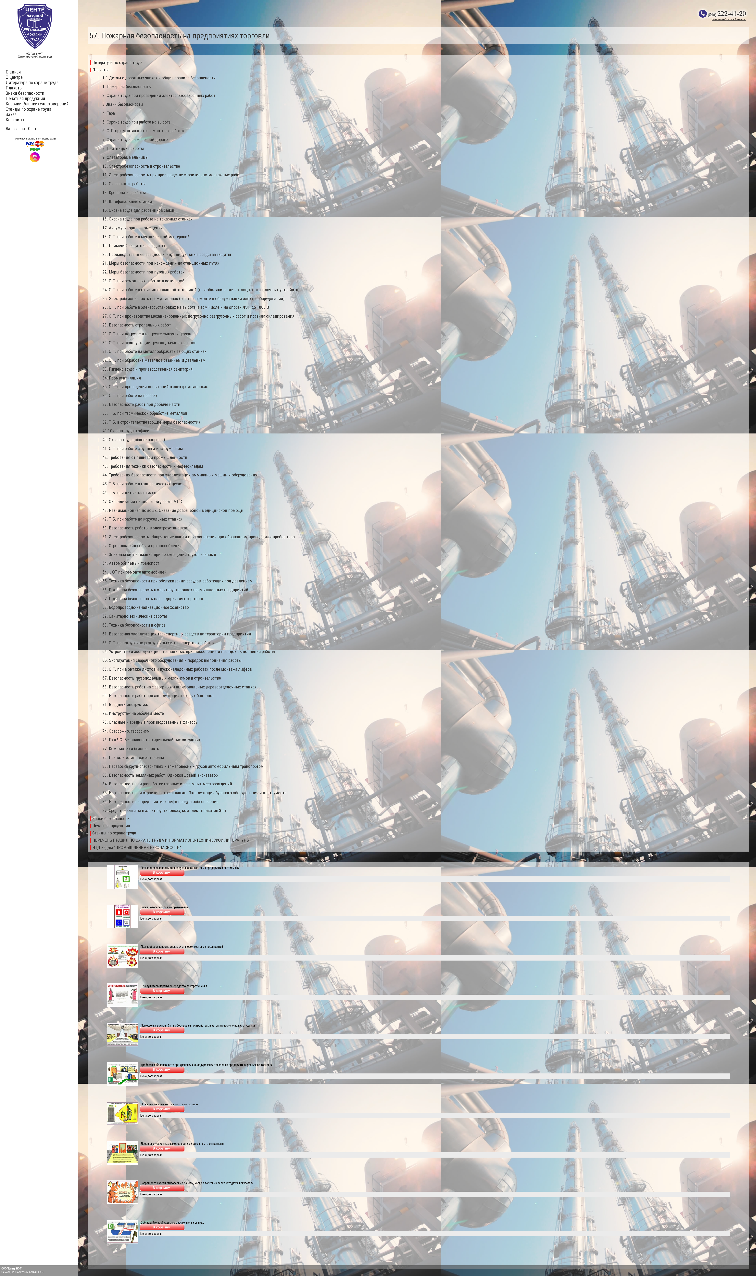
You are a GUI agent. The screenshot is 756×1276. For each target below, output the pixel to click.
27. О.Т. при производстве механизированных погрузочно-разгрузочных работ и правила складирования (198, 316)
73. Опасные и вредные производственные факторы (150, 722)
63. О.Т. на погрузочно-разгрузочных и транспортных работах (158, 642)
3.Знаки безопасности (122, 104)
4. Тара (108, 113)
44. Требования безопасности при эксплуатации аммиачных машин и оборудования (179, 474)
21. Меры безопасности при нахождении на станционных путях (160, 263)
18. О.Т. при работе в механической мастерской (146, 236)
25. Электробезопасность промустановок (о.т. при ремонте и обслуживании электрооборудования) (193, 298)
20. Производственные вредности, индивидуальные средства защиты (166, 254)
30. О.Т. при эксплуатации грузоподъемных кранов (149, 342)
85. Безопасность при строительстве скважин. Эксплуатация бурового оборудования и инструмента (194, 792)
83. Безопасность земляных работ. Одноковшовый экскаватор (160, 775)
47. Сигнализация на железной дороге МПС (142, 501)
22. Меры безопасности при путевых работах (143, 272)
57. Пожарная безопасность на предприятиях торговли (152, 598)
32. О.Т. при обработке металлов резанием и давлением (154, 360)
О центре (14, 77)
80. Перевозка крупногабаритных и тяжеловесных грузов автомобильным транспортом (183, 766)
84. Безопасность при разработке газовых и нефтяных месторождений (167, 783)
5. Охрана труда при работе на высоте (136, 122)
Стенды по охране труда (28, 109)
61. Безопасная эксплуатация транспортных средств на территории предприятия (176, 633)
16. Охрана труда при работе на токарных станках (147, 219)
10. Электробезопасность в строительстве (141, 166)
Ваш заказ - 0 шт (21, 128)
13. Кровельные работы (124, 192)
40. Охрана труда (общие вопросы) (133, 439)
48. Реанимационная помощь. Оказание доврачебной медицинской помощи (172, 510)
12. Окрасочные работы (124, 183)
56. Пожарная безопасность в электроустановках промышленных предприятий (175, 589)
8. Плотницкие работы (123, 148)
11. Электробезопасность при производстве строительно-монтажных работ (171, 174)
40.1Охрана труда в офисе (125, 430)
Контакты (15, 120)
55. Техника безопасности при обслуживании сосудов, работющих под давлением (177, 580)
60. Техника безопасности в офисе (133, 625)
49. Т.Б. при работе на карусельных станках (142, 519)
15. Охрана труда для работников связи (138, 210)
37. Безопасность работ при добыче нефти (141, 404)
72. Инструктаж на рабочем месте (133, 713)
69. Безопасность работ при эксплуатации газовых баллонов (158, 695)
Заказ (11, 114)
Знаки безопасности (25, 93)
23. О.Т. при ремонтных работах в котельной (143, 280)
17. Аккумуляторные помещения (132, 227)
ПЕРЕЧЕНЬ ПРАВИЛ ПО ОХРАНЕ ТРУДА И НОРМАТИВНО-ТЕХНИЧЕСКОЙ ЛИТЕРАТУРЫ (171, 840)
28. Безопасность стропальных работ (136, 325)
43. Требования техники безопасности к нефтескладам (152, 466)
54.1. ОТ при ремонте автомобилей (134, 572)
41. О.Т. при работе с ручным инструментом (142, 448)
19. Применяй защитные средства (133, 245)
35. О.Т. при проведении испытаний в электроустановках (155, 386)
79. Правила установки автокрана (133, 757)
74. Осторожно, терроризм (126, 731)
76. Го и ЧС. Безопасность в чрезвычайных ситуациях (151, 739)
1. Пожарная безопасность (126, 86)
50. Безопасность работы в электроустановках (145, 527)
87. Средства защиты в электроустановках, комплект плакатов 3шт (164, 810)
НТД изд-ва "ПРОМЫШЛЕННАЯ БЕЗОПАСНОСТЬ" (136, 847)
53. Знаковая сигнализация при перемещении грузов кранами (159, 554)
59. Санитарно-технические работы (134, 616)
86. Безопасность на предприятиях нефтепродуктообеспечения (160, 801)
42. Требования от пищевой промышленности (144, 457)
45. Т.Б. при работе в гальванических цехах (142, 483)
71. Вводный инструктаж (125, 704)
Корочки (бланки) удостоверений (37, 104)
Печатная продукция (25, 98)
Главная (13, 72)
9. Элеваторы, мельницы (125, 157)
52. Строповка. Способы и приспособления (142, 545)
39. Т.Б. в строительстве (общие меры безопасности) (151, 422)
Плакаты (14, 88)
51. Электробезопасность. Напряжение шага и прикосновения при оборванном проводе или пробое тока (198, 536)
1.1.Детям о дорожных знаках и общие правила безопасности (159, 77)
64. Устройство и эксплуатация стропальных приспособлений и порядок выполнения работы (188, 651)
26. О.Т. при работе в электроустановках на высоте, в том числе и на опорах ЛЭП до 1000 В (185, 307)
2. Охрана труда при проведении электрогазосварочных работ (158, 95)
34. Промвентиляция (121, 378)
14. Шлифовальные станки (127, 201)
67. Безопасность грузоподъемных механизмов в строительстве (161, 678)
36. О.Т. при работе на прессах (129, 395)
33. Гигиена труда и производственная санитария (147, 369)
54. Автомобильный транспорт (130, 563)
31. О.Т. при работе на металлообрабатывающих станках (154, 351)
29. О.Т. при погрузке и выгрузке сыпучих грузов (146, 333)
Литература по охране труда (32, 82)
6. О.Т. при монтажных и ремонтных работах (143, 130)
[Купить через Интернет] (162, 874)
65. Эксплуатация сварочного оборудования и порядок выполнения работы (172, 660)
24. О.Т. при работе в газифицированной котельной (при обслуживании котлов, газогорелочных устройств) (200, 289)
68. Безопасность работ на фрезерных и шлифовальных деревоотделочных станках (179, 687)
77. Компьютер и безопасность (130, 748)
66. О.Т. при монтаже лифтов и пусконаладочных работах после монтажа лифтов (177, 669)
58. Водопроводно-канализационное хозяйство (145, 607)
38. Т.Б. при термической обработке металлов (144, 413)
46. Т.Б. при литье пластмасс (129, 492)
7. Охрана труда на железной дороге (135, 139)
